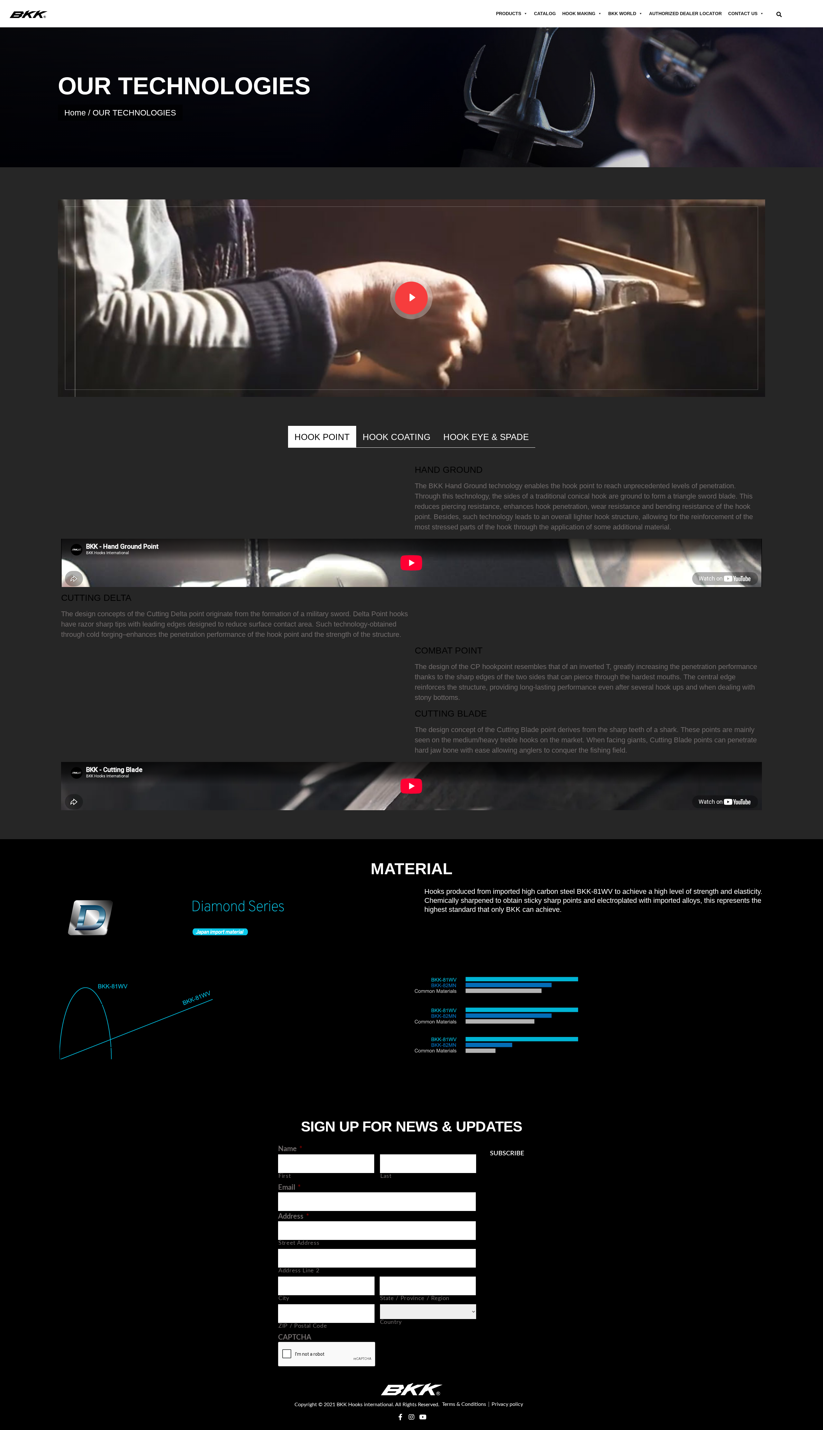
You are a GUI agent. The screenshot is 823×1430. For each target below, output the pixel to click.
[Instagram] (411, 1417)
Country (391, 1322)
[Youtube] (423, 1417)
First (284, 1176)
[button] (779, 14)
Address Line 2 (298, 1270)
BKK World (622, 13)
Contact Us (742, 13)
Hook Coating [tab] (396, 437)
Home (75, 112)
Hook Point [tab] (322, 437)
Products (508, 13)
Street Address (298, 1243)
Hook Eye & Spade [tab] (486, 437)
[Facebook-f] (400, 1417)
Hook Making (578, 13)
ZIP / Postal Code (302, 1326)
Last (386, 1176)
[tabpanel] (411, 637)
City (283, 1298)
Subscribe (507, 1153)
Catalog (545, 13)
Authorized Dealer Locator (685, 13)
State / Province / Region (415, 1298)
